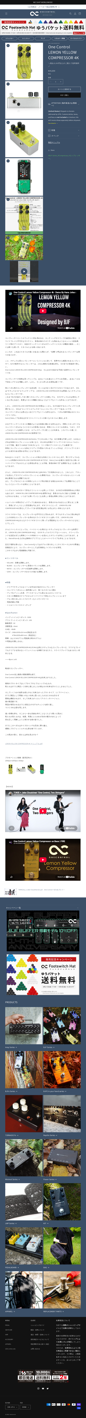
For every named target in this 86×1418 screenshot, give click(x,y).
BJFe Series (10, 1091)
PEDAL (7, 1325)
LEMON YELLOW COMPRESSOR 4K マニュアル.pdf (24, 744)
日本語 (24, 1407)
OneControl (13, 1414)
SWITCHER (8, 1330)
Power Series (48, 1179)
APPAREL (9, 1311)
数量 (49, 77)
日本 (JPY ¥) (11, 1407)
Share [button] (53, 150)
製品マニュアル (54, 142)
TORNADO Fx (10, 1135)
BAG (45, 1267)
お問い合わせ (35, 1349)
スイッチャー (26, 38)
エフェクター (10, 38)
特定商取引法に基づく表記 (40, 1344)
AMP (6, 1335)
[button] (6, 13)
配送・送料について (37, 1330)
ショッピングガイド (37, 1325)
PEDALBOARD (11, 1267)
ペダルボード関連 (59, 38)
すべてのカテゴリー (76, 38)
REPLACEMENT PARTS (52, 1311)
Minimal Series (11, 1179)
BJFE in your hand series (53, 1091)
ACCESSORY (9, 1339)
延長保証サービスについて (40, 1339)
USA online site (10, 1349)
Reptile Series (49, 1135)
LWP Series (9, 1223)
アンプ (43, 38)
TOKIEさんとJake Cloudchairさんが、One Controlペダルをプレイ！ (41, 890)
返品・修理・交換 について (40, 1335)
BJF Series (47, 1047)
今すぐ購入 (64, 95)
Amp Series (10, 1047)
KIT (44, 1223)
